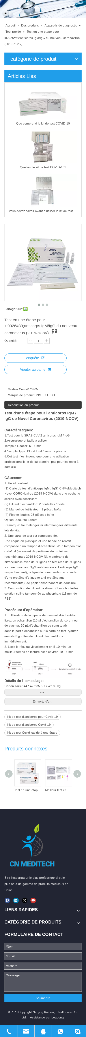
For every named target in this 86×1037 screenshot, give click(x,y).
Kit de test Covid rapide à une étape (32, 732)
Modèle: (13, 389)
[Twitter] (24, 900)
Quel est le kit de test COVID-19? (43, 167)
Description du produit (23, 405)
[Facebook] (7, 900)
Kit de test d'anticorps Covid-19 (29, 724)
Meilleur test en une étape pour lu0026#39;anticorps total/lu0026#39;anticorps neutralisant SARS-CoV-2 (58, 790)
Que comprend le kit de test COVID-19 (43, 123)
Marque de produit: (21, 395)
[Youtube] (33, 900)
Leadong (57, 1017)
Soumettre (43, 998)
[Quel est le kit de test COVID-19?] (43, 147)
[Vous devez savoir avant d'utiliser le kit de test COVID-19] (43, 190)
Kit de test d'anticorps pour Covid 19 (32, 716)
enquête (32, 358)
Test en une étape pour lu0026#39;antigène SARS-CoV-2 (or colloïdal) (27, 790)
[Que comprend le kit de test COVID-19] (43, 103)
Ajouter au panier (33, 369)
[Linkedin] (16, 900)
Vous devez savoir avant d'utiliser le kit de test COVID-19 (43, 211)
